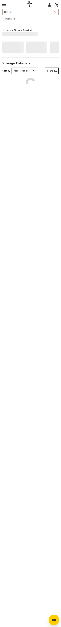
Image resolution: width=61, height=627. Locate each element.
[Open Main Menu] (4, 4)
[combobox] (24, 71)
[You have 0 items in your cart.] (57, 4)
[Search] (55, 12)
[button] (49, 5)
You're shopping (9, 19)
